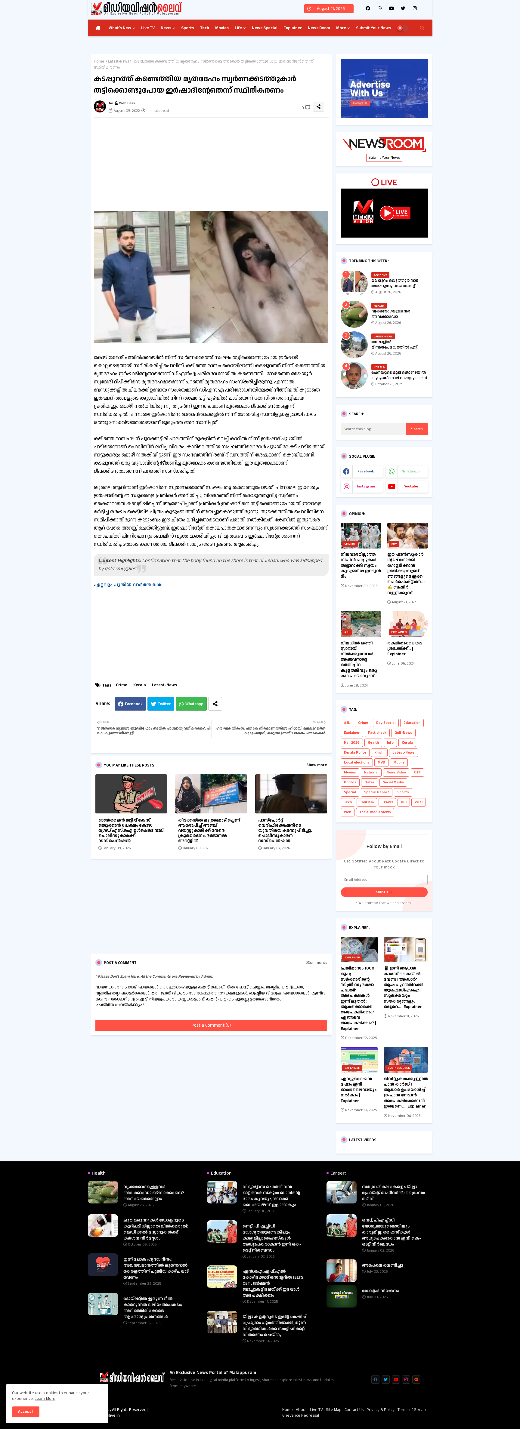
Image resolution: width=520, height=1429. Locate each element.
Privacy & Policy (381, 1410)
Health (373, 742)
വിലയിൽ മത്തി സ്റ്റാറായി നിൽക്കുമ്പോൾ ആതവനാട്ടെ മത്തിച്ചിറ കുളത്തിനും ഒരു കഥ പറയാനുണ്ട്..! (359, 660)
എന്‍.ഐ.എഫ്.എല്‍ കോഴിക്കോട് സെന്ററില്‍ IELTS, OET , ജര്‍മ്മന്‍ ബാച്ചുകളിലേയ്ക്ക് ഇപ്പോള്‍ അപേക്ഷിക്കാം (273, 1283)
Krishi (379, 752)
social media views (375, 812)
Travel (387, 802)
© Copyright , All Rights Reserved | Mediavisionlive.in (118, 1413)
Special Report (376, 792)
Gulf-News (403, 732)
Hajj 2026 (352, 742)
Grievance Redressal (300, 1415)
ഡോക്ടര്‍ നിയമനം (380, 1291)
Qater (369, 782)
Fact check (377, 732)
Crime (121, 685)
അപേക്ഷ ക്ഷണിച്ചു (382, 1265)
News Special (264, 28)
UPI (404, 802)
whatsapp (410, 471)
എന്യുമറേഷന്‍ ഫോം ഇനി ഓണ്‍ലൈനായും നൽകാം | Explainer (358, 1090)
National (371, 772)
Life (238, 28)
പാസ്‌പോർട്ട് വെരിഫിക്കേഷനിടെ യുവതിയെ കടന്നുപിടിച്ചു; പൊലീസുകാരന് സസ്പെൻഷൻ (285, 831)
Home (99, 61)
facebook (366, 471)
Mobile (398, 762)
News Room (319, 28)
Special (350, 792)
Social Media (393, 782)
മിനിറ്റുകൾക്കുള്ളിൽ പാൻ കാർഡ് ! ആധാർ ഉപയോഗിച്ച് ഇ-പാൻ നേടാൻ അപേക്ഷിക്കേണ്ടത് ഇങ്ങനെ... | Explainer (406, 1092)
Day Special (385, 722)
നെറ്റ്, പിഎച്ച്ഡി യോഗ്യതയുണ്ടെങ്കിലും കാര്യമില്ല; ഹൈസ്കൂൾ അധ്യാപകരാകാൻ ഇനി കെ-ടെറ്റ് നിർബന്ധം (272, 1238)
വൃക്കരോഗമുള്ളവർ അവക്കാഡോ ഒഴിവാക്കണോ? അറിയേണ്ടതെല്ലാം (390, 319)
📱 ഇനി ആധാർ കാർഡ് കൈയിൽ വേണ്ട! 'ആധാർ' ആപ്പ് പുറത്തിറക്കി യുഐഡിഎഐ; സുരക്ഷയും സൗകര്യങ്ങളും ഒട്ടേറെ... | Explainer (403, 988)
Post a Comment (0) (211, 1025)
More (341, 28)
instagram (366, 486)
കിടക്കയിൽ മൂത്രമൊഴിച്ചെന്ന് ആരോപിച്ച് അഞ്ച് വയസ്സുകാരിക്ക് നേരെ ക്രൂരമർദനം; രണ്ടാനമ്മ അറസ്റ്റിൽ (209, 831)
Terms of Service (413, 1410)
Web (347, 812)
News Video (396, 772)
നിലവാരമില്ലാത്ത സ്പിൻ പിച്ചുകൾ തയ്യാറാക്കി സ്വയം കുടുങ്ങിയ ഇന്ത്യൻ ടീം (361, 565)
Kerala (139, 685)
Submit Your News (373, 28)
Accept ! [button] (25, 1412)
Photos (350, 782)
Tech (204, 28)
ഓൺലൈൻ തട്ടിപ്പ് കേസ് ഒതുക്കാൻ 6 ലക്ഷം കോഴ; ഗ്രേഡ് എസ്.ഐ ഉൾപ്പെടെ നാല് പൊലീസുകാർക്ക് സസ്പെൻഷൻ (131, 831)
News (166, 28)
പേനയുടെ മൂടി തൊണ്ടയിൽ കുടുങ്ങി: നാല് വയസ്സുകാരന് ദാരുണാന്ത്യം (399, 378)
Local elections (357, 762)
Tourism (367, 802)
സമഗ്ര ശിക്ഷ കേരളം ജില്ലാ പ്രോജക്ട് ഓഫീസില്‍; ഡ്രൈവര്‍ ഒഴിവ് (393, 1193)
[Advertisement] (217, 164)
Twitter (164, 704)
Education (412, 722)
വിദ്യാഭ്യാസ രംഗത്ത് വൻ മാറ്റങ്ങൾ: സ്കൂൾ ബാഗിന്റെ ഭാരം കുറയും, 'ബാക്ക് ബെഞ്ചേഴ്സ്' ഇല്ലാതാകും (271, 1196)
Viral (418, 802)
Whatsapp (194, 704)
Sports (187, 28)
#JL (347, 722)
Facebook (134, 704)
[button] (422, 28)
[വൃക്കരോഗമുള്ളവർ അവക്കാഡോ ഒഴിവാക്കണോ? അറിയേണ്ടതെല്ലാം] (354, 314)
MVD (381, 762)
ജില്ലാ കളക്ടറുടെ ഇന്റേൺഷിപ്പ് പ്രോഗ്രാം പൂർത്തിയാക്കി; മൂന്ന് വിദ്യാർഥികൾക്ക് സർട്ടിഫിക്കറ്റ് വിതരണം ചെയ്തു (274, 1326)
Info (390, 742)
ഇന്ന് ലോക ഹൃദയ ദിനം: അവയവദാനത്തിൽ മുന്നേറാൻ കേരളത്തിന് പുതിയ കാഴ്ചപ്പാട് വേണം (156, 1268)
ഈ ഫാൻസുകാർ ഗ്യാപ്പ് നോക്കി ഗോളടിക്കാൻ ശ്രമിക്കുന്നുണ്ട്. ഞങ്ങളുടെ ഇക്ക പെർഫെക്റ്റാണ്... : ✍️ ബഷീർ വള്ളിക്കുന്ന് (406, 574)
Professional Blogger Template (211, 1410)
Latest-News (118, 61)
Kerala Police (355, 752)
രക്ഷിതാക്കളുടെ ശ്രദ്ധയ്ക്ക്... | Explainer (404, 649)
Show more (316, 765)
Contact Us (354, 1410)
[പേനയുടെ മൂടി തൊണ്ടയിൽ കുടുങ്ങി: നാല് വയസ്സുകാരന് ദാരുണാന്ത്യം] (354, 375)
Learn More (45, 1399)
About (301, 1410)
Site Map (334, 1410)
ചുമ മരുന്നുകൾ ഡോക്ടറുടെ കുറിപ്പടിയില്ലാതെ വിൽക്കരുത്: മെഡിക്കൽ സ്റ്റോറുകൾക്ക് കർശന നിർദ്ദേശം (155, 1229)
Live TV (148, 28)
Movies (222, 28)
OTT (417, 772)
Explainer (292, 28)
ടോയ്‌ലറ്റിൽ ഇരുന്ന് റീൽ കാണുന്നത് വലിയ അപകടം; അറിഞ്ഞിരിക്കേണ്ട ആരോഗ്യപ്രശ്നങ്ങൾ (152, 1308)
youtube (411, 486)
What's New (120, 28)
